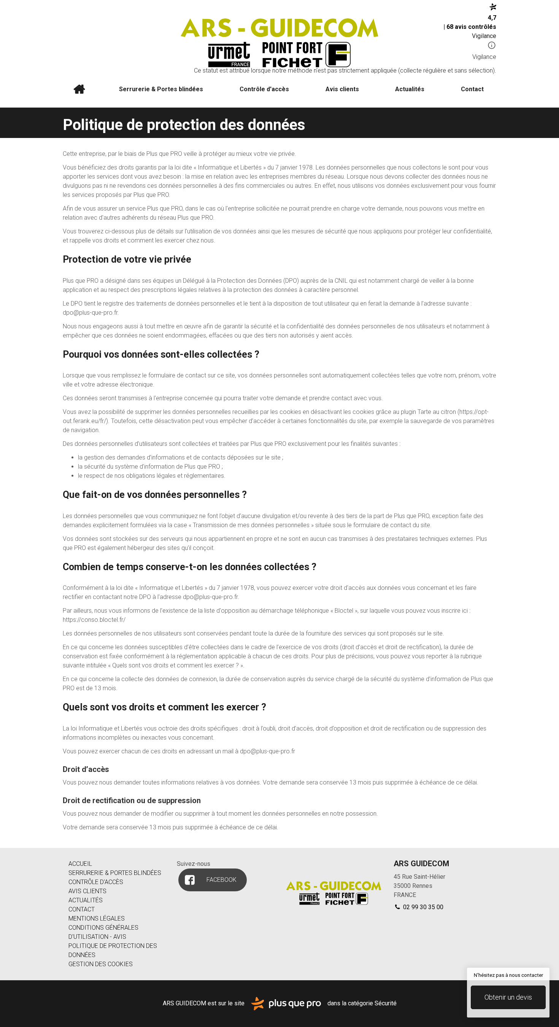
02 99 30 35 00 (422, 907)
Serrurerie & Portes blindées (161, 89)
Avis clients (342, 89)
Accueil (79, 89)
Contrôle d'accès (264, 89)
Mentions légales (96, 918)
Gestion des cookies (100, 964)
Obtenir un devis (508, 997)
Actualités (409, 89)
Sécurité (386, 1002)
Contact (472, 89)
